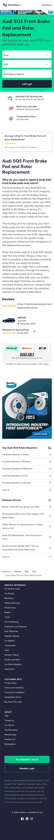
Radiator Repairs (11, 636)
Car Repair (9, 593)
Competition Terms (12, 697)
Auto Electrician (11, 631)
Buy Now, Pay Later (13, 701)
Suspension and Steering (15, 626)
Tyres (6, 650)
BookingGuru (10, 744)
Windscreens (10, 607)
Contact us (9, 720)
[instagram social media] (32, 818)
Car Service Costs (12, 588)
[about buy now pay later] (27, 352)
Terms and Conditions (14, 687)
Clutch (7, 617)
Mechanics (9, 598)
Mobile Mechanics (12, 603)
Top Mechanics (11, 729)
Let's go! (27, 84)
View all (5, 489)
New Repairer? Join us (27, 759)
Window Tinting (11, 654)
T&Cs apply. (43, 363)
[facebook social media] (22, 818)
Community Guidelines (14, 692)
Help (6, 715)
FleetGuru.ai (9, 739)
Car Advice (9, 725)
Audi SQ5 (22, 320)
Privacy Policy (10, 683)
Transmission (10, 645)
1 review (22, 147)
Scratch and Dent (12, 659)
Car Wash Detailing (12, 664)
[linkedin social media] (27, 818)
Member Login (27, 768)
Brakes (7, 612)
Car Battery (9, 640)
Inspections (9, 669)
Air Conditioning (11, 621)
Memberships (10, 734)
